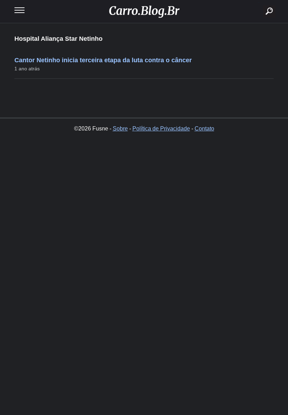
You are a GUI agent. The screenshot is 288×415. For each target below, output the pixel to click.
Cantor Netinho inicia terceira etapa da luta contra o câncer (103, 60)
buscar (259, 2)
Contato (204, 129)
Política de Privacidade (161, 129)
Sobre (120, 129)
